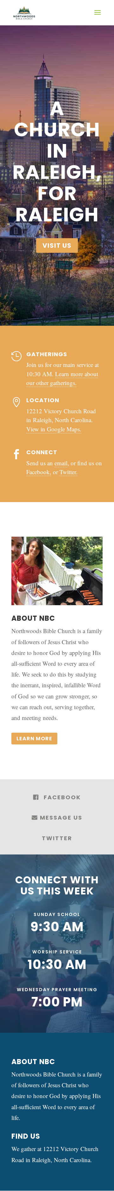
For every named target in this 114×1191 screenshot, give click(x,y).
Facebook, (38, 472)
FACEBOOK (62, 797)
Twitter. (69, 472)
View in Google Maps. (53, 429)
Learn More (34, 738)
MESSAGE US (60, 817)
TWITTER (57, 838)
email (60, 463)
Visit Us (57, 245)
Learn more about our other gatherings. (62, 378)
